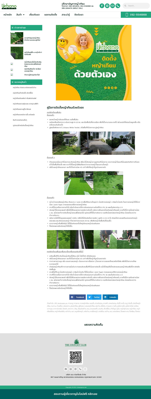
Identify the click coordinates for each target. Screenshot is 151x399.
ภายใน (114, 306)
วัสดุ (75, 309)
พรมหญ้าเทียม (90, 306)
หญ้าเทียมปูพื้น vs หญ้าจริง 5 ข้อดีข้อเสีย (33, 53)
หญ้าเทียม (132, 309)
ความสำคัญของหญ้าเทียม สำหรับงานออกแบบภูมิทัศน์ (32, 39)
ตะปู (126, 303)
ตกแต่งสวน (112, 303)
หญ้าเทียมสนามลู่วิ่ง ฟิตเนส (22, 109)
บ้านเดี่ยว (59, 306)
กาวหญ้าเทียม (84, 303)
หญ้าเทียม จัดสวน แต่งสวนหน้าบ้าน (24, 87)
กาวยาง (76, 303)
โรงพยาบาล (124, 311)
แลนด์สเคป (116, 311)
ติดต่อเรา (78, 15)
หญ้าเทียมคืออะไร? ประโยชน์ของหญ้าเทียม (32, 70)
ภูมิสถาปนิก (121, 306)
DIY (56, 303)
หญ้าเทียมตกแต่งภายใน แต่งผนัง (24, 114)
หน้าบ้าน (68, 311)
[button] (77, 297)
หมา (72, 311)
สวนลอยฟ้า (94, 309)
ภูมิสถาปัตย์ (129, 306)
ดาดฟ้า (105, 303)
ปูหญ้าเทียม (74, 306)
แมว (111, 311)
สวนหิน (100, 309)
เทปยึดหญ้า (94, 311)
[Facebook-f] (102, 5)
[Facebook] (66, 369)
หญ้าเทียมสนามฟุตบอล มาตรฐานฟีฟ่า (25, 104)
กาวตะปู (70, 303)
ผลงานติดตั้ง (50, 15)
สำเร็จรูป (113, 309)
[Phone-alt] (117, 5)
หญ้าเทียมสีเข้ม (60, 311)
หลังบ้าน (86, 311)
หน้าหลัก (8, 15)
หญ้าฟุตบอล (124, 309)
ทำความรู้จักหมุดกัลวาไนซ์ (32, 75)
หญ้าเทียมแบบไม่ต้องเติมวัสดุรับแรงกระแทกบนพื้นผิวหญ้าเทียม (32, 64)
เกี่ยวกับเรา (34, 15)
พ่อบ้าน (97, 306)
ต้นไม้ (118, 303)
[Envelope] (112, 5)
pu (66, 303)
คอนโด (92, 303)
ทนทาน (53, 306)
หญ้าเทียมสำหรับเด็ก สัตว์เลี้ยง (23, 93)
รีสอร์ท (65, 309)
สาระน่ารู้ (66, 15)
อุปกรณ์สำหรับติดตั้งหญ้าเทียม (23, 125)
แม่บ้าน (107, 311)
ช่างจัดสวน (98, 303)
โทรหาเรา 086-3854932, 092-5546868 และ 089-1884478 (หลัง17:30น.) (78, 7)
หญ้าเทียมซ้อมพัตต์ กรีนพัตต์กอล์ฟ (24, 98)
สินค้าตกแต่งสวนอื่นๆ (20, 120)
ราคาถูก (49, 309)
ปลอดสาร (66, 306)
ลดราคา (70, 309)
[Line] (107, 5)
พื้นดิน (103, 306)
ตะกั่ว (122, 303)
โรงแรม (137, 311)
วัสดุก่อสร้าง (82, 309)
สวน (88, 309)
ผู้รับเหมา (81, 306)
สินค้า (19, 15)
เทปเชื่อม (101, 311)
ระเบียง (136, 306)
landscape (61, 303)
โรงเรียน (131, 311)
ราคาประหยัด (57, 309)
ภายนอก (108, 306)
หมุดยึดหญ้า (79, 311)
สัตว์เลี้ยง (107, 309)
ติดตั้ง (130, 303)
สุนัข (118, 309)
